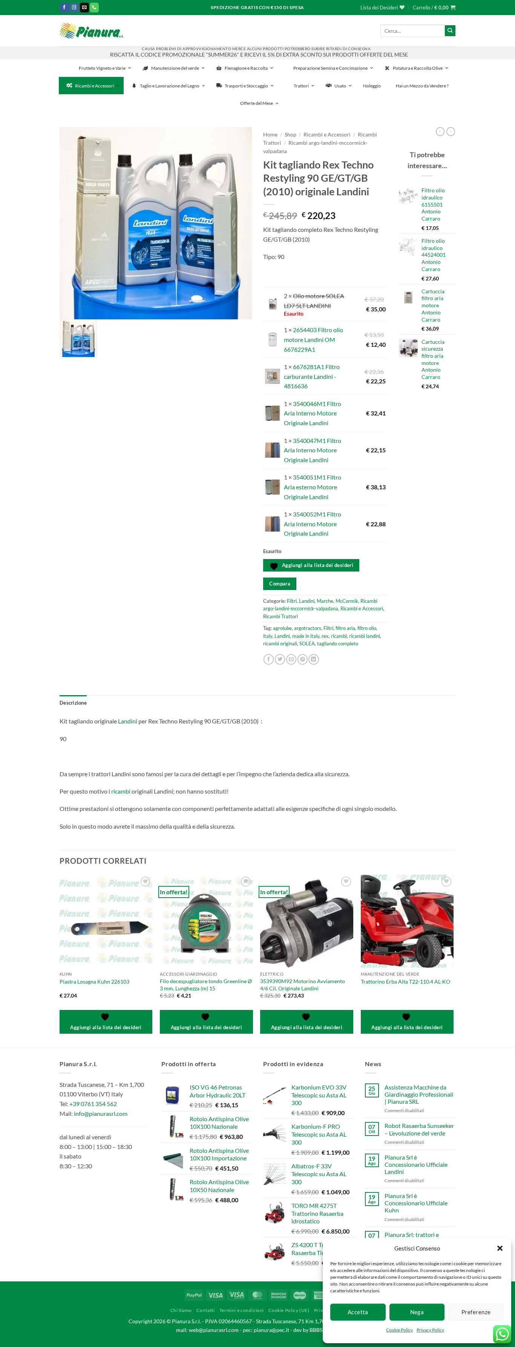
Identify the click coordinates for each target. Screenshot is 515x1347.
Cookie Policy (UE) (288, 1310)
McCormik (347, 601)
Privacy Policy (430, 1330)
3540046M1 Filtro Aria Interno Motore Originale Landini (312, 413)
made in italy (305, 636)
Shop (290, 135)
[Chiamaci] (94, 7)
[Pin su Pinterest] (302, 659)
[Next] (453, 960)
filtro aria (345, 628)
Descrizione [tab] (73, 703)
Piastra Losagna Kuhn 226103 (94, 981)
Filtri (292, 601)
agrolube (282, 628)
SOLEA (307, 644)
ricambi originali (280, 644)
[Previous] (60, 960)
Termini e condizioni (241, 1310)
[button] (500, 1248)
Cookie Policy (399, 1330)
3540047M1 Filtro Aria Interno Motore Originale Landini (312, 450)
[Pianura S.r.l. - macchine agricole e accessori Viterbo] (91, 31)
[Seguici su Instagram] (74, 7)
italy (267, 636)
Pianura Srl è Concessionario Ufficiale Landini (416, 1164)
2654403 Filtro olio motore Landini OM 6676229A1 (313, 339)
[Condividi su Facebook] (269, 659)
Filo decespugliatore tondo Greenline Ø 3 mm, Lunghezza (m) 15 (206, 984)
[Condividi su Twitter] (280, 659)
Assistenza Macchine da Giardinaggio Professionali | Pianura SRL (419, 1094)
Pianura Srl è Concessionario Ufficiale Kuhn (416, 1203)
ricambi (339, 636)
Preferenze (476, 1312)
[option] (156, 223)
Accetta (358, 1312)
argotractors (307, 628)
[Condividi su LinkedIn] (313, 659)
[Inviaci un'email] (84, 7)
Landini (306, 601)
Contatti (205, 1310)
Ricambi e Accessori (327, 135)
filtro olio (366, 628)
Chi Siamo (181, 1310)
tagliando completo (337, 644)
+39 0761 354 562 (93, 1103)
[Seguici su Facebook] (64, 7)
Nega (417, 1312)
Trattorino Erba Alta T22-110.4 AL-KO (405, 981)
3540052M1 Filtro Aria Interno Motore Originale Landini (312, 523)
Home (270, 135)
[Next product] (440, 131)
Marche (325, 601)
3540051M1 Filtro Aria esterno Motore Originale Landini (312, 487)
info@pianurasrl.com (100, 1113)
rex (325, 636)
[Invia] (450, 30)
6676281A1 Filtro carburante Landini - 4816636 (312, 376)
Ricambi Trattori (280, 616)
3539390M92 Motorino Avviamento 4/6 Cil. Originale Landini (302, 984)
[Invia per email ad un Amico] (291, 659)
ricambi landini (364, 636)
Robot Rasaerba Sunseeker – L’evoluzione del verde (419, 1129)
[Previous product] (450, 131)
